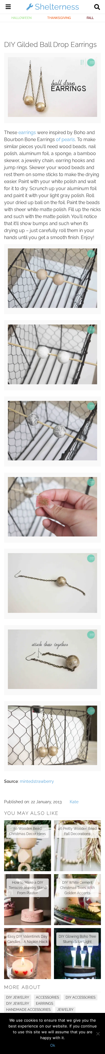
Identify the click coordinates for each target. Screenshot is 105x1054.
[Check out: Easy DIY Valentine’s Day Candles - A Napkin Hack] (27, 953)
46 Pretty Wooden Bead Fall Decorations (77, 831)
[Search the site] (97, 7)
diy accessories (80, 997)
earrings (27, 132)
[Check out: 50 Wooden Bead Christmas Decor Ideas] (27, 845)
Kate (74, 801)
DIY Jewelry (17, 997)
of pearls (65, 139)
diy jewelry (17, 1004)
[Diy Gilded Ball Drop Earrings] (52, 115)
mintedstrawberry (37, 781)
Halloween (21, 18)
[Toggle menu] (8, 7)
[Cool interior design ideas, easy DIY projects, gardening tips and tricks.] (52, 10)
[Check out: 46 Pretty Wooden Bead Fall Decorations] (77, 845)
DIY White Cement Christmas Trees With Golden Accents (77, 888)
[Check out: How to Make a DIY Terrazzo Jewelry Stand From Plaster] (27, 899)
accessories (47, 997)
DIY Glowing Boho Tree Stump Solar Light (77, 939)
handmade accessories (28, 1010)
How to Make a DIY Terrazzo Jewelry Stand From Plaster (27, 888)
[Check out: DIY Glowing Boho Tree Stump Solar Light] (77, 953)
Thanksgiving (59, 18)
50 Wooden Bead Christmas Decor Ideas (27, 831)
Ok (52, 1045)
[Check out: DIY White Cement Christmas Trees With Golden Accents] (77, 899)
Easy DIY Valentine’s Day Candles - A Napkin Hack (27, 939)
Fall (90, 18)
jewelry (65, 1010)
